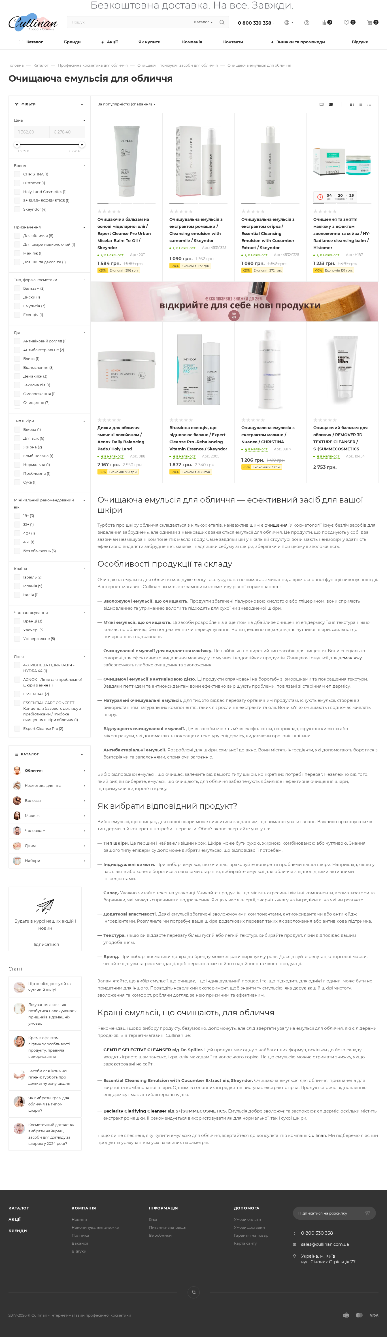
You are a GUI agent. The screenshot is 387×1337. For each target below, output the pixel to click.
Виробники (160, 1235)
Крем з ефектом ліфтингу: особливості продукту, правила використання (49, 1047)
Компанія (84, 1208)
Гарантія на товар (251, 1235)
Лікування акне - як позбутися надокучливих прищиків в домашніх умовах (52, 1013)
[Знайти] (222, 22)
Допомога (247, 1208)
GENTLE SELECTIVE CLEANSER (137, 1049)
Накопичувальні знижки (95, 1227)
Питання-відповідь (167, 1227)
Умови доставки (249, 1227)
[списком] (360, 104)
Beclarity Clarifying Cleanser (134, 1111)
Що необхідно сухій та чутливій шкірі (49, 986)
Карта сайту (245, 1243)
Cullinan (317, 1135)
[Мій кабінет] (306, 23)
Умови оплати (247, 1219)
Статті (15, 969)
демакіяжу (350, 657)
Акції (14, 1219)
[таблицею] (369, 104)
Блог (153, 1219)
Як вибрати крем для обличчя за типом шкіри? (48, 1104)
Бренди (17, 1230)
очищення (276, 525)
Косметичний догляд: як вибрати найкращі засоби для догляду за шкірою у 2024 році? (51, 1134)
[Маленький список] (322, 104)
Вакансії (80, 1243)
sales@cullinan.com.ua (325, 1244)
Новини (79, 1219)
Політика (80, 1235)
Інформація (163, 1208)
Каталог (18, 1208)
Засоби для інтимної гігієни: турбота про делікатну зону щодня (49, 1077)
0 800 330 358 (254, 23)
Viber (194, 1292)
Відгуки (79, 1251)
